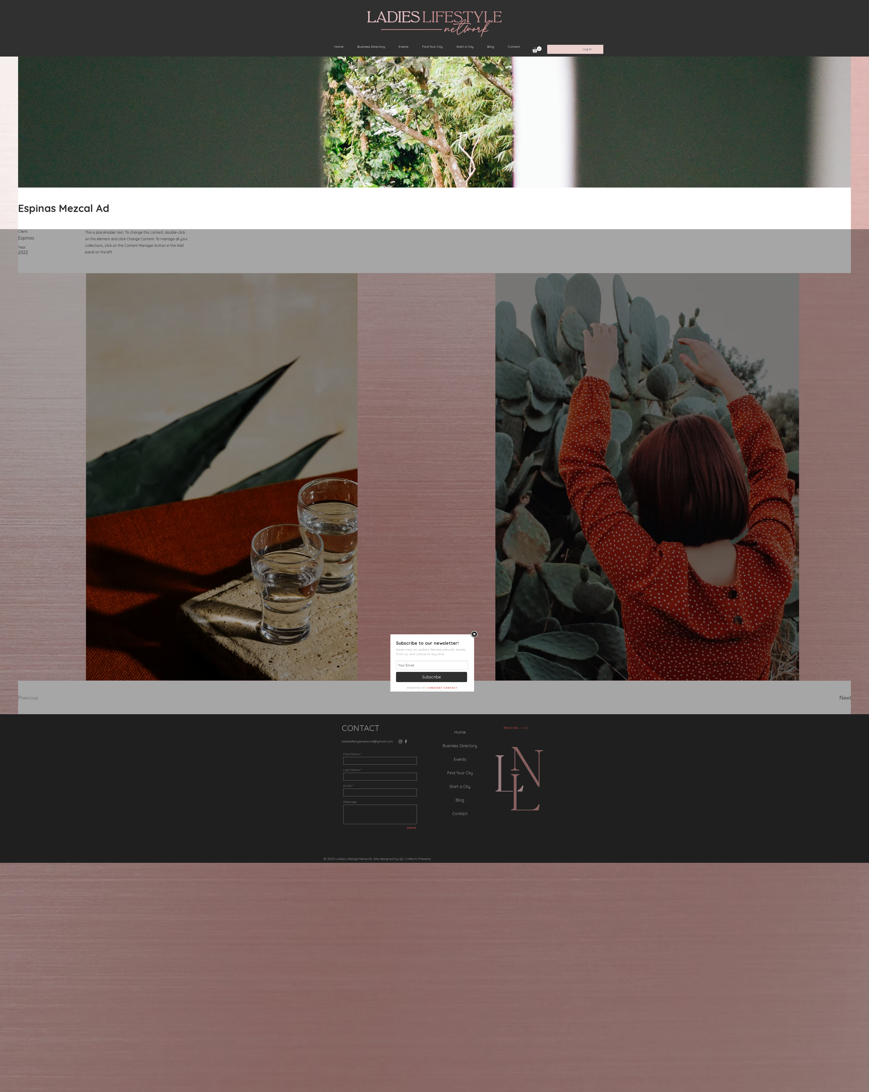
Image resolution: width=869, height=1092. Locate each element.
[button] (537, 49)
